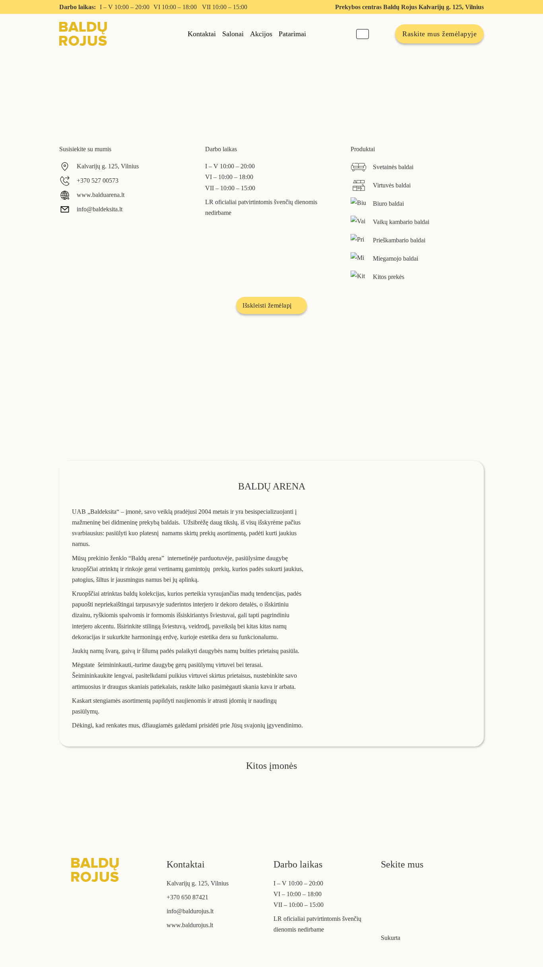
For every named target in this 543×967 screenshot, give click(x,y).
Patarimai (292, 34)
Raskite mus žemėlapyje (439, 34)
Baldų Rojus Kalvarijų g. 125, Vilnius (433, 7)
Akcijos (261, 34)
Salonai (233, 34)
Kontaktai (202, 34)
